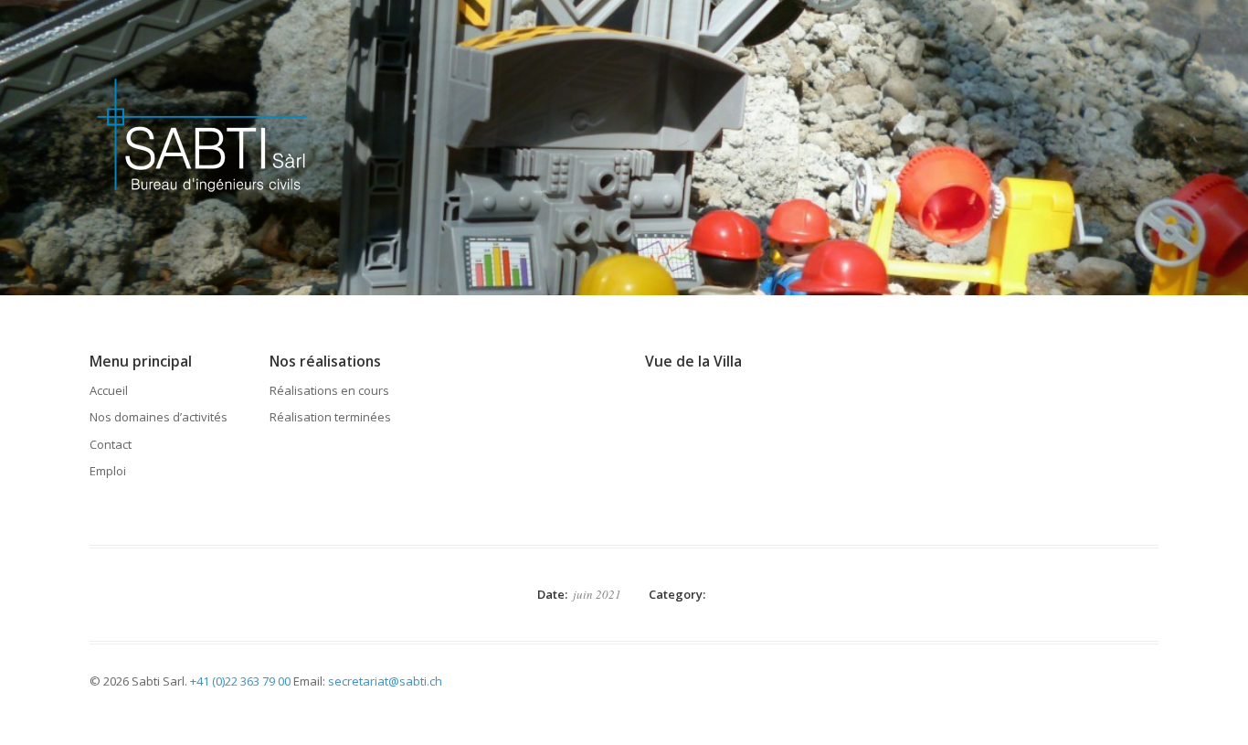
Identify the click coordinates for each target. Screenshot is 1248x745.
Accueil (109, 390)
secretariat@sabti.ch (385, 681)
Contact (111, 444)
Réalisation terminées (330, 417)
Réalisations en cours (329, 390)
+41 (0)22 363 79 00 (240, 681)
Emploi (108, 471)
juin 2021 (597, 594)
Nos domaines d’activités (158, 417)
